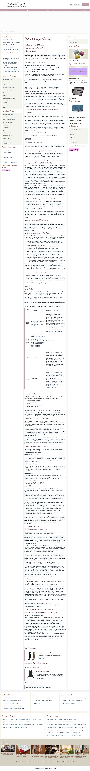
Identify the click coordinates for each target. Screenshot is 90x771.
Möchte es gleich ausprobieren (9, 162)
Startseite (3, 31)
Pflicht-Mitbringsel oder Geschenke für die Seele (21, 755)
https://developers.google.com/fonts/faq (32, 605)
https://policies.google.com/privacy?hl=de (46, 576)
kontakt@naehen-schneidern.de (35, 142)
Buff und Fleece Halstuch (8, 44)
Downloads (45, 761)
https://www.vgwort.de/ (51, 340)
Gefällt (4, 155)
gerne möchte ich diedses (8, 160)
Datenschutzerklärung (69, 761)
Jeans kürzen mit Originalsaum (76, 122)
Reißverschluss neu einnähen (75, 123)
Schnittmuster (20, 761)
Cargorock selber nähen (8, 56)
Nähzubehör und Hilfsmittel (75, 60)
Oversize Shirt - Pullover (8, 39)
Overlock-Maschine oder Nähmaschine (11, 42)
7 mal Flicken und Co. (73, 116)
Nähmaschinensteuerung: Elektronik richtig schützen (7, 753)
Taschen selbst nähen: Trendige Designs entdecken (37, 755)
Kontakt (76, 761)
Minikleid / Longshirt (42, 671)
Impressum (60, 761)
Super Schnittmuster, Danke (9, 152)
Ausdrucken (41, 658)
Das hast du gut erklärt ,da (8, 150)
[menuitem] (5, 10)
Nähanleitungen (27, 761)
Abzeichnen (57, 657)
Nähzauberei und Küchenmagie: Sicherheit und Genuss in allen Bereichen (10, 63)
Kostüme (34, 761)
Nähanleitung (46, 657)
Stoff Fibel (39, 761)
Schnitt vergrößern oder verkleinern (10, 49)
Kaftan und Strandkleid (8, 47)
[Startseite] (16, 4)
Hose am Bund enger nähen (75, 120)
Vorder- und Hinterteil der (8, 157)
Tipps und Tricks (53, 761)
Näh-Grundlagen (72, 98)
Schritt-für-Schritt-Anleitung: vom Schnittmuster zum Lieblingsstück (10, 68)
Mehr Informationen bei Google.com (54, 331)
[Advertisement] (45, 20)
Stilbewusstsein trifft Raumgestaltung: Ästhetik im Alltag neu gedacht (67, 756)
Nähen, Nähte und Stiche (74, 78)
